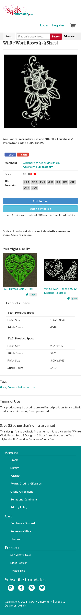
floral (3, 387)
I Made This (17, 570)
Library (14, 467)
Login (44, 25)
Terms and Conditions (24, 499)
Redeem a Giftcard (21, 531)
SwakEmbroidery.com (32, 12)
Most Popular (18, 562)
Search (56, 36)
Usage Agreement (21, 491)
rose (32, 387)
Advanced (69, 36)
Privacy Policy (18, 507)
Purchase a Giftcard (22, 523)
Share (12, 155)
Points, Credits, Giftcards (26, 483)
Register (58, 25)
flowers (12, 387)
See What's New (20, 554)
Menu (9, 36)
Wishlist (15, 475)
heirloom (23, 387)
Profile (14, 459)
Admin (22, 605)
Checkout (16, 539)
